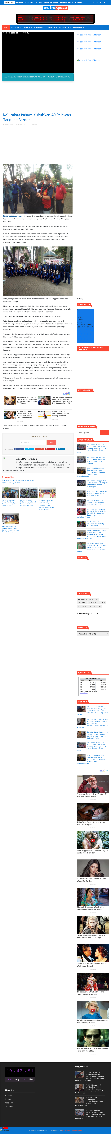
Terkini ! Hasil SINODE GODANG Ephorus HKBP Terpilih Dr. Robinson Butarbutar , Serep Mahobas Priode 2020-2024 (92, 513)
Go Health (64, 27)
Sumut (27, 27)
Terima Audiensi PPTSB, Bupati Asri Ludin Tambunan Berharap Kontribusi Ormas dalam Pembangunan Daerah (92, 534)
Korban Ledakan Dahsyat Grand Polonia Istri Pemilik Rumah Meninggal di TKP (28, 502)
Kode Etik (9, 1103)
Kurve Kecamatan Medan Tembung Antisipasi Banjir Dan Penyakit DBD (9, 502)
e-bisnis (97, 606)
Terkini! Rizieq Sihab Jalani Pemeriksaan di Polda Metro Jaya (96, 502)
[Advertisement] (38, 96)
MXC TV (26, 33)
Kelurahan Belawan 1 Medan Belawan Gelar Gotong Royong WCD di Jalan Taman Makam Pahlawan (91, 449)
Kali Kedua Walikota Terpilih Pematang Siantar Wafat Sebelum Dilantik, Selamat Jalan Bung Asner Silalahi (93, 711)
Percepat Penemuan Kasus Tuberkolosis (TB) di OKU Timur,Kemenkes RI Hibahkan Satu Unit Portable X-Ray (59, 2)
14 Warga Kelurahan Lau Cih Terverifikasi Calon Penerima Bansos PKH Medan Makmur (10, 529)
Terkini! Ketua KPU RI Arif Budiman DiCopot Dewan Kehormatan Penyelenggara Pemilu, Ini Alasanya (93, 723)
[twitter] (104, 2)
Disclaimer (9, 1106)
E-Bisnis (38, 27)
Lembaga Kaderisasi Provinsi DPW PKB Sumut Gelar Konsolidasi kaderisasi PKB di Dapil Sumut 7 (92, 547)
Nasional (15, 27)
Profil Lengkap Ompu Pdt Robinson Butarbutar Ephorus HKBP (97, 493)
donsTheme (43, 1131)
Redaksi (8, 1099)
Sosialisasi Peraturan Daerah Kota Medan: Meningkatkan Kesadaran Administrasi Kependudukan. (92, 472)
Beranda (8, 1095)
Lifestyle (93, 599)
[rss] (100, 2)
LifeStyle (77, 27)
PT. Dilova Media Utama (72, 1131)
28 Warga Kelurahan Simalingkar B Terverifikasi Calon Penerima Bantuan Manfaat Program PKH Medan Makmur (46, 504)
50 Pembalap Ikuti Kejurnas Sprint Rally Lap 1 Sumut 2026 (97, 524)
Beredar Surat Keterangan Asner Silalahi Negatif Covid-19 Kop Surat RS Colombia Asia (89, 1102)
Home (6, 27)
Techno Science (10, 33)
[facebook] (93, 2)
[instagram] (97, 2)
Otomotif (50, 27)
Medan (34, 124)
